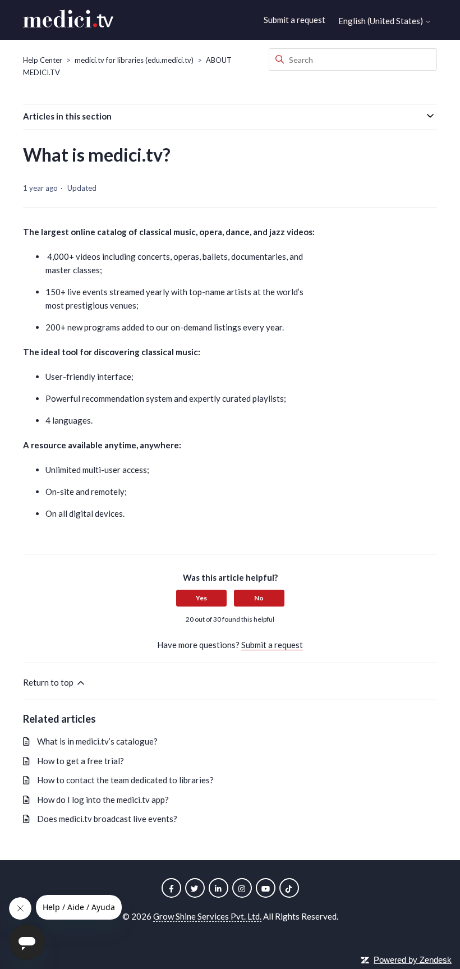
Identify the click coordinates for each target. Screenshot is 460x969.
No (259, 598)
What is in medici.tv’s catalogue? (97, 741)
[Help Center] (68, 20)
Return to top (49, 682)
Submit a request (294, 20)
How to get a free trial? (80, 761)
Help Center (42, 60)
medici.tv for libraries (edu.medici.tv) (134, 60)
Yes (201, 598)
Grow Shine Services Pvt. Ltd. (207, 916)
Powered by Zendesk (413, 960)
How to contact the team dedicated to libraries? (125, 780)
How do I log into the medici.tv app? (103, 800)
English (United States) (381, 21)
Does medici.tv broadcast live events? (107, 819)
